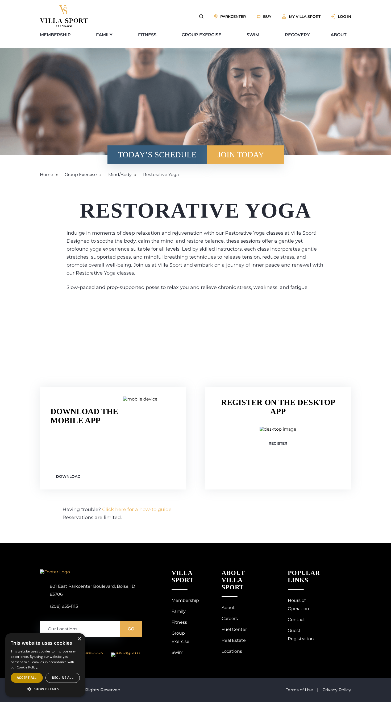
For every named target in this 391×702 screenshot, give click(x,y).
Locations (232, 651)
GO (131, 628)
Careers (230, 618)
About (339, 34)
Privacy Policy (336, 689)
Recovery (297, 34)
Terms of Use (299, 689)
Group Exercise (201, 34)
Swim (253, 34)
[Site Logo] (64, 25)
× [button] (79, 639)
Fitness (147, 34)
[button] (45, 688)
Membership (55, 34)
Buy (267, 16)
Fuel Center (234, 629)
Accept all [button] (27, 677)
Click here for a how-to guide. (137, 509)
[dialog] (45, 665)
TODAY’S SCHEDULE (157, 154)
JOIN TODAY (241, 154)
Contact (296, 619)
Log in (344, 16)
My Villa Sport (305, 16)
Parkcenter (233, 16)
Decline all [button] (62, 677)
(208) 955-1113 (64, 606)
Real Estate (234, 640)
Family (104, 34)
